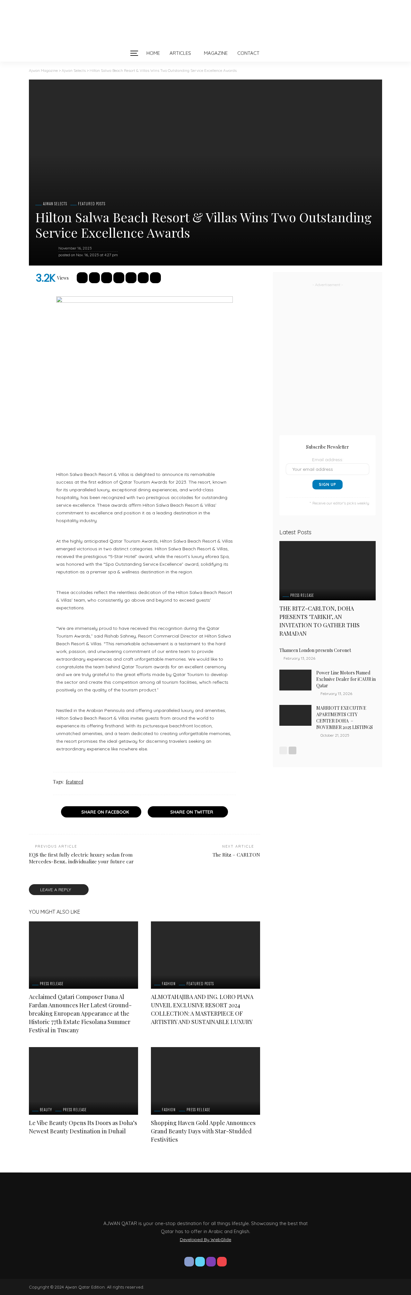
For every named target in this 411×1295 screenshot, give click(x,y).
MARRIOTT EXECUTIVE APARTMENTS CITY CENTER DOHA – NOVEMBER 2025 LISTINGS (344, 717)
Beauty (46, 1110)
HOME (153, 53)
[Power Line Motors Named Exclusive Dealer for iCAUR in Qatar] (295, 680)
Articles (180, 53)
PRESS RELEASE (52, 984)
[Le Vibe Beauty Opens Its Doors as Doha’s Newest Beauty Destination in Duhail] (83, 1080)
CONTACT (248, 53)
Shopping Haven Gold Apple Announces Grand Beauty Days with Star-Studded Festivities (203, 1131)
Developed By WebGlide (205, 1239)
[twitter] (200, 1261)
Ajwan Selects (55, 204)
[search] (277, 53)
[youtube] (222, 1261)
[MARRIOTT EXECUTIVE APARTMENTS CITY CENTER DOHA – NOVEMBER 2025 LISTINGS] (295, 715)
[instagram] (211, 1261)
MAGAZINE (216, 53)
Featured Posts (91, 204)
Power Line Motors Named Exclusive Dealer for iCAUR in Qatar (346, 679)
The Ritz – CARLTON (236, 854)
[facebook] (189, 1261)
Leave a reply (56, 890)
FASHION (169, 984)
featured (74, 782)
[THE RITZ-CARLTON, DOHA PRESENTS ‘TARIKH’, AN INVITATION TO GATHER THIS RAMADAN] (327, 570)
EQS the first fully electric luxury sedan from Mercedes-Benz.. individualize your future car (81, 858)
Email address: (327, 459)
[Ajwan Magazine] (205, 22)
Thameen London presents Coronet (315, 650)
